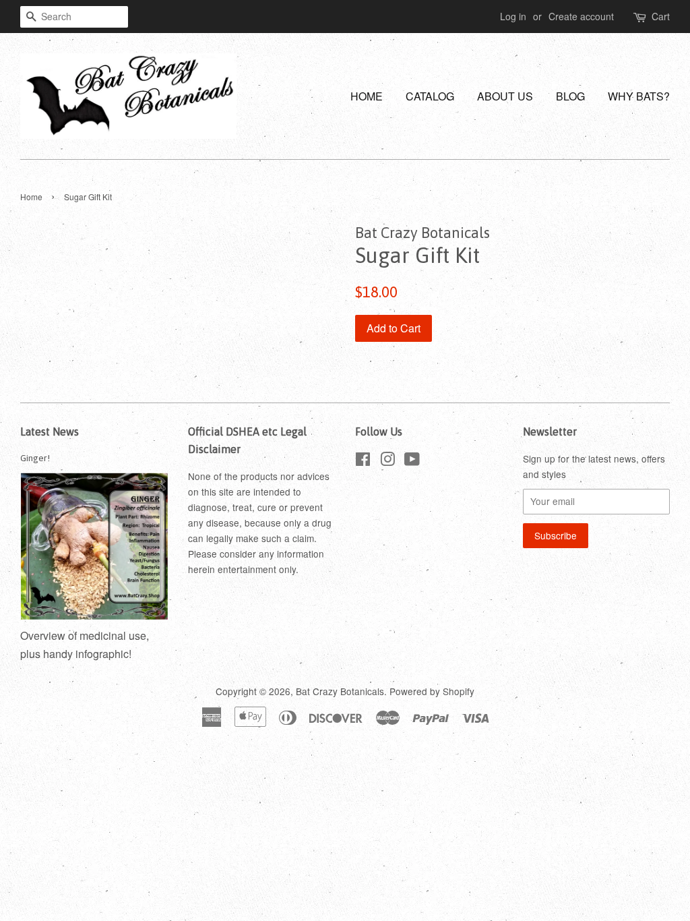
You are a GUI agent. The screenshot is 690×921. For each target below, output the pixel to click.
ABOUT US (505, 96)
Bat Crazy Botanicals (340, 691)
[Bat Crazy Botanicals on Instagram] (387, 461)
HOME (366, 96)
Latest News (49, 431)
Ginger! (35, 457)
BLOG (570, 96)
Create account (581, 16)
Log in (513, 16)
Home (31, 196)
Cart (661, 16)
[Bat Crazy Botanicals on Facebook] (363, 461)
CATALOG (430, 96)
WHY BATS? (639, 96)
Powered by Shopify (431, 691)
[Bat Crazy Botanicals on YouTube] (412, 461)
